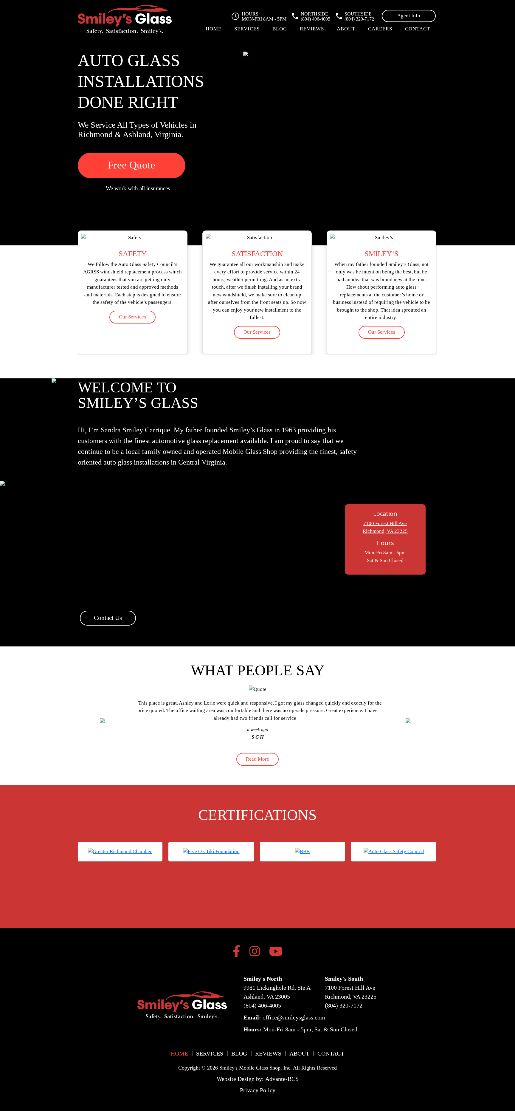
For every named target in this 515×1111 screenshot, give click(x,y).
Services (247, 29)
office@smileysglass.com (294, 1017)
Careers (380, 29)
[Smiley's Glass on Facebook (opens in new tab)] (236, 951)
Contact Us (108, 617)
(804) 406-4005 (315, 18)
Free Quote (131, 165)
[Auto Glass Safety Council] (394, 851)
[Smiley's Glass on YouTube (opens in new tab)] (275, 951)
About (346, 29)
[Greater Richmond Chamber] (120, 851)
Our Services (132, 317)
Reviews (312, 29)
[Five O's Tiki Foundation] (211, 851)
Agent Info (408, 15)
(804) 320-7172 (359, 18)
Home (213, 29)
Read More (257, 759)
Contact (417, 29)
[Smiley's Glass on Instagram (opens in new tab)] (255, 951)
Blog (279, 29)
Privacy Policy (257, 1090)
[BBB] (302, 851)
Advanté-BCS (282, 1079)
